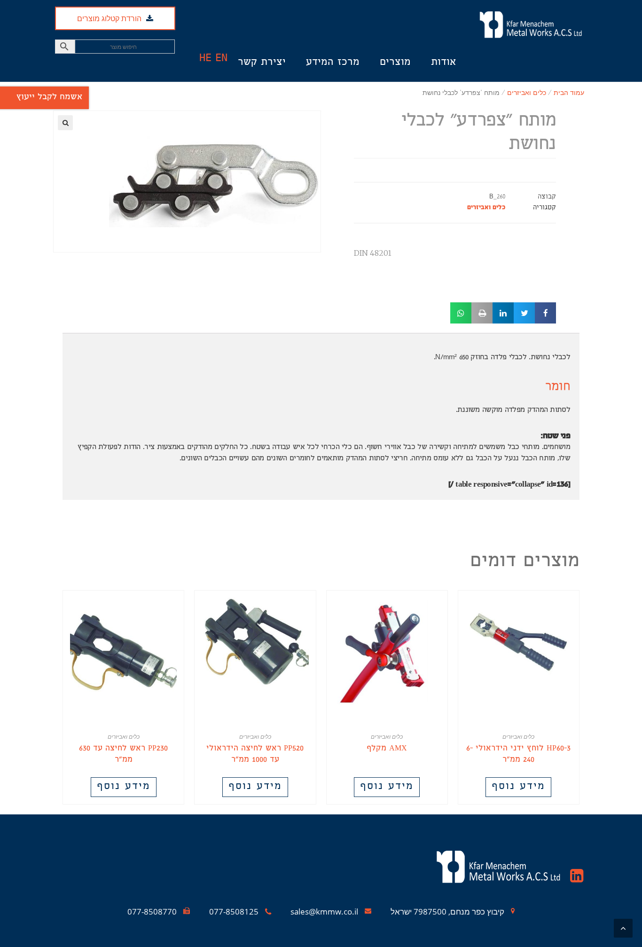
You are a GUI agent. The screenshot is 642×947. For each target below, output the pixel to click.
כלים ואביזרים (486, 208)
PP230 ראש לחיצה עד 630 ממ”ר (123, 755)
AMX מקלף (387, 749)
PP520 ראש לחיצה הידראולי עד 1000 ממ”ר (255, 755)
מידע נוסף (518, 787)
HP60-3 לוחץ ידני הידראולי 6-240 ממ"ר (518, 755)
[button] (449, 34)
